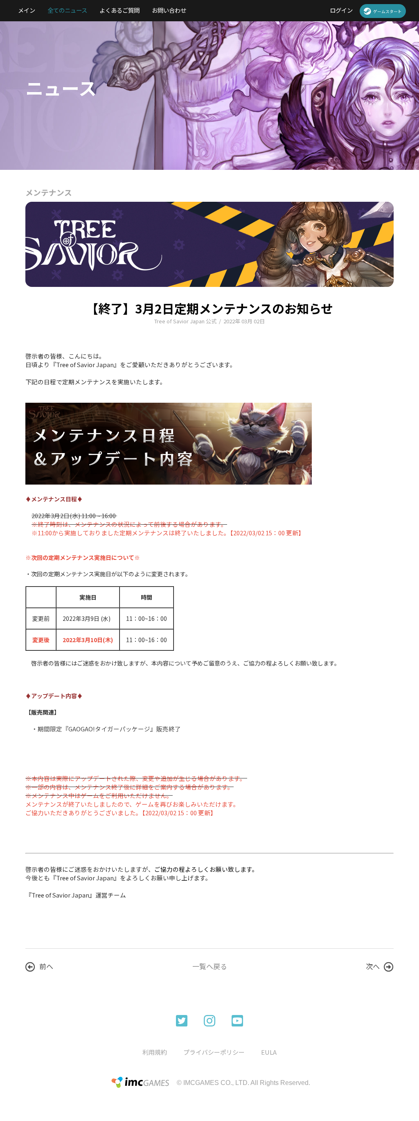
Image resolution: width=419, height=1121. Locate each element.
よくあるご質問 (119, 10)
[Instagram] (209, 1019)
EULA (269, 1052)
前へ (46, 966)
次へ (373, 966)
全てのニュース (67, 10)
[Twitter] (181, 1019)
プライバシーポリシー (214, 1052)
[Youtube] (237, 1019)
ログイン (341, 10)
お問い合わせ (169, 10)
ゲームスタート (387, 11)
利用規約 (154, 1052)
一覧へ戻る (209, 966)
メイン (26, 10)
